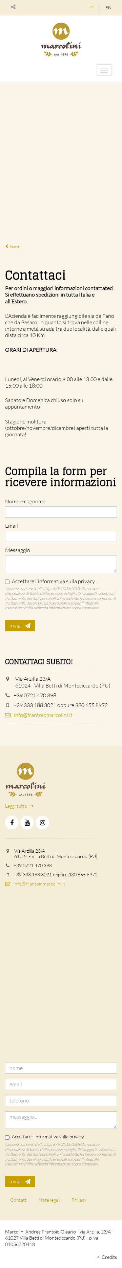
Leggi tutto (16, 806)
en (108, 7)
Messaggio (17, 550)
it (91, 7)
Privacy (79, 1200)
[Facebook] (12, 822)
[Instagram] (42, 822)
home (14, 246)
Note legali (49, 1200)
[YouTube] (27, 822)
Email (11, 526)
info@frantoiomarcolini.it (43, 715)
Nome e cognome (25, 501)
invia (15, 625)
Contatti (18, 1200)
